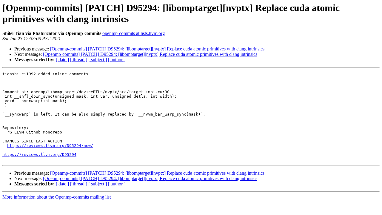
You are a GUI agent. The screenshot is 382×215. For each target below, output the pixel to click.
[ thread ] (78, 59)
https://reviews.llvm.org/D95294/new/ (50, 145)
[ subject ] (97, 59)
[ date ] (62, 59)
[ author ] (116, 59)
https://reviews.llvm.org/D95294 (39, 154)
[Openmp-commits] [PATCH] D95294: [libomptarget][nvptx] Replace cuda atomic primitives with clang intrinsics (157, 48)
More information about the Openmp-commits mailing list (56, 196)
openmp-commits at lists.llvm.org (133, 33)
